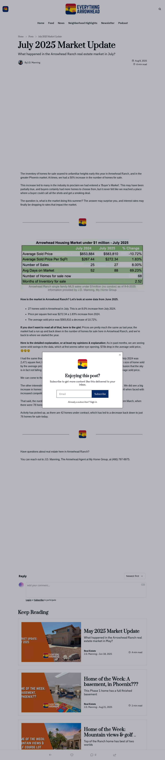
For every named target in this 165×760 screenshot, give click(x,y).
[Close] (120, 355)
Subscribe (100, 394)
